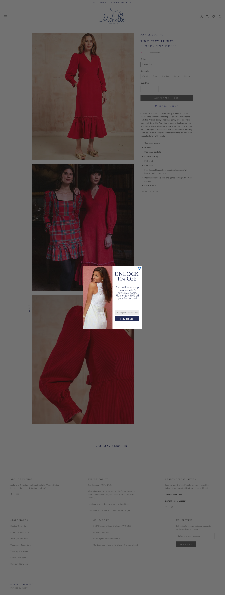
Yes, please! (127, 318)
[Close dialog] (139, 268)
